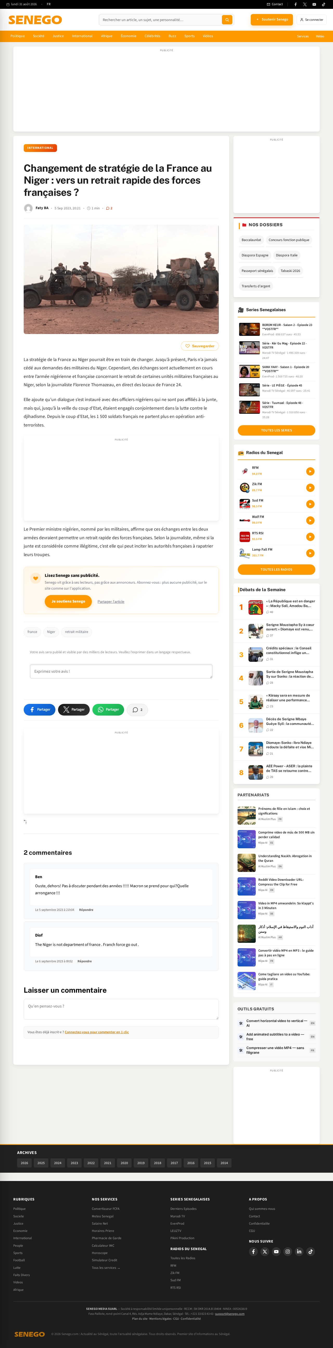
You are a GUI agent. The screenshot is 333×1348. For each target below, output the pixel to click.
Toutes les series (276, 430)
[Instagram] (287, 1251)
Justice (58, 36)
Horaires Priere (103, 1231)
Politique (17, 36)
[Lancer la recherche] (227, 19)
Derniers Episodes (183, 1208)
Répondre (86, 909)
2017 (174, 1162)
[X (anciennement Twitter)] (305, 4)
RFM (173, 1265)
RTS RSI (175, 1287)
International (82, 36)
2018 (157, 1162)
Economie (20, 1231)
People (18, 1245)
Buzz (172, 36)
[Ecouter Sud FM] (310, 504)
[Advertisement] (166, 91)
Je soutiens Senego (68, 601)
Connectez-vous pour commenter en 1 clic (97, 1032)
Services (303, 36)
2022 (91, 1162)
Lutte (17, 1267)
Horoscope (100, 1253)
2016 (191, 1162)
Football (19, 1260)
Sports (189, 36)
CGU (252, 1231)
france (32, 632)
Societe (18, 1216)
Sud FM (175, 1280)
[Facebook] (295, 4)
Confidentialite (259, 1223)
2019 (141, 1162)
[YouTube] (314, 4)
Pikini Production (182, 1238)
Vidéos (208, 36)
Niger (51, 632)
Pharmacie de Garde (106, 1238)
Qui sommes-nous (262, 1208)
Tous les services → (106, 1267)
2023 (74, 1162)
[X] (264, 1251)
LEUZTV (175, 1231)
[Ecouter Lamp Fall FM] (310, 553)
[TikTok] (324, 4)
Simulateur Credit (104, 1260)
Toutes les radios (276, 569)
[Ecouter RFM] (310, 471)
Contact (254, 1216)
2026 (24, 1162)
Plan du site (140, 1319)
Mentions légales (160, 1319)
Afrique (107, 36)
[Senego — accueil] (36, 20)
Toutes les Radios (182, 1258)
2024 (57, 1162)
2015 (207, 1162)
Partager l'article (111, 602)
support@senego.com (230, 1314)
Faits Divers (21, 1275)
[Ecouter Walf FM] (310, 520)
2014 (224, 1162)
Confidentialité (191, 1319)
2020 (124, 1162)
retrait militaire (76, 632)
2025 (41, 1162)
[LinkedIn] (299, 1251)
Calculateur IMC (103, 1245)
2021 (107, 1162)
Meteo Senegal (102, 1216)
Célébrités (153, 36)
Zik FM (175, 1273)
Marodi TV (177, 1216)
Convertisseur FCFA (105, 1208)
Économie (128, 36)
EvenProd (177, 1223)
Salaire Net (100, 1223)
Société (38, 36)
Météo (320, 36)
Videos (18, 1282)
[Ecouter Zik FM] (310, 488)
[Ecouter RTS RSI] (310, 537)
